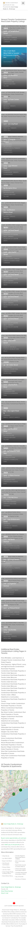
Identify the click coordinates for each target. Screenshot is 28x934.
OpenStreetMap (18, 814)
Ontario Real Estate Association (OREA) (20, 869)
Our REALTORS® (7, 858)
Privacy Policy (6, 867)
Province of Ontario (20, 879)
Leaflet (12, 814)
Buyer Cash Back (7, 861)
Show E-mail (4, 893)
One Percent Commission (5, 863)
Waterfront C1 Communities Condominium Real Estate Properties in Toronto (13, 699)
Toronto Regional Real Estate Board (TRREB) (20, 857)
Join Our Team (6, 869)
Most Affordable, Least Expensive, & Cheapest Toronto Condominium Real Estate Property (13, 660)
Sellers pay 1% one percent (11, 844)
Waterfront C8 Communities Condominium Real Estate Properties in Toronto (13, 723)
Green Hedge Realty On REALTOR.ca (7, 872)
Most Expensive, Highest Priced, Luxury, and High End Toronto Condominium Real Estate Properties (13, 667)
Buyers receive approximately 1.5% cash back (13, 838)
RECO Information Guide (20, 861)
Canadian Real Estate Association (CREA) (21, 873)
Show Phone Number (7, 891)
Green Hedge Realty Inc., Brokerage (13, 824)
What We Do (5, 856)
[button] (2, 792)
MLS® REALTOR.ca (7, 876)
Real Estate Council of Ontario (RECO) (20, 865)
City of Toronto (19, 876)
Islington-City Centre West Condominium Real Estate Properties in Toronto (13, 734)
